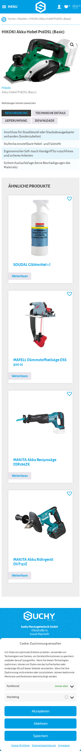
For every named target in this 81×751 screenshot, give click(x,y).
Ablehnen (40, 723)
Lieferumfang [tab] (16, 120)
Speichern (40, 736)
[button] (12, 6)
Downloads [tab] (44, 120)
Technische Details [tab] (50, 113)
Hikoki (6, 88)
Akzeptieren (40, 711)
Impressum (64, 745)
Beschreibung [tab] (16, 113)
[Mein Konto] (59, 8)
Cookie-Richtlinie (20, 745)
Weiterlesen (20, 276)
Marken (22, 18)
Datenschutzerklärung (44, 745)
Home (11, 18)
